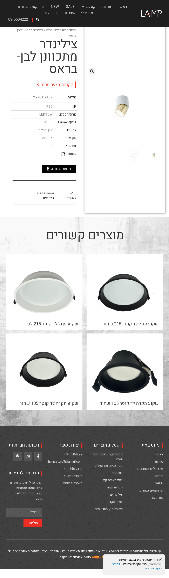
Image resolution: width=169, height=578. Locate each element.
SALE (70, 6)
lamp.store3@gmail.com (65, 462)
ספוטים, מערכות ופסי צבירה (108, 456)
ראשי (123, 6)
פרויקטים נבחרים (31, 6)
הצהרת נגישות (73, 476)
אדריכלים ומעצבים (79, 13)
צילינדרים (52, 30)
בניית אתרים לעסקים (75, 557)
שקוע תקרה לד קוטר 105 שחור (129, 403)
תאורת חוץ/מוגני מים (109, 509)
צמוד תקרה (115, 502)
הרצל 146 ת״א (72, 469)
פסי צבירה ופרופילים (108, 466)
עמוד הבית (69, 30)
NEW (55, 6)
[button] (19, 20)
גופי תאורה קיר (113, 480)
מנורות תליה (115, 487)
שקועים (117, 473)
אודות (106, 6)
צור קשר (51, 13)
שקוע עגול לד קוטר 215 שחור (131, 324)
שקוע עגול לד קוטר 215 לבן (52, 324)
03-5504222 (73, 454)
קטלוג (90, 6)
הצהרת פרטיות (72, 483)
